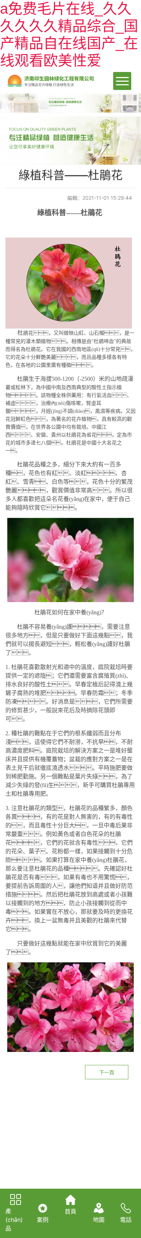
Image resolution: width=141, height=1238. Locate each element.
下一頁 (106, 1072)
